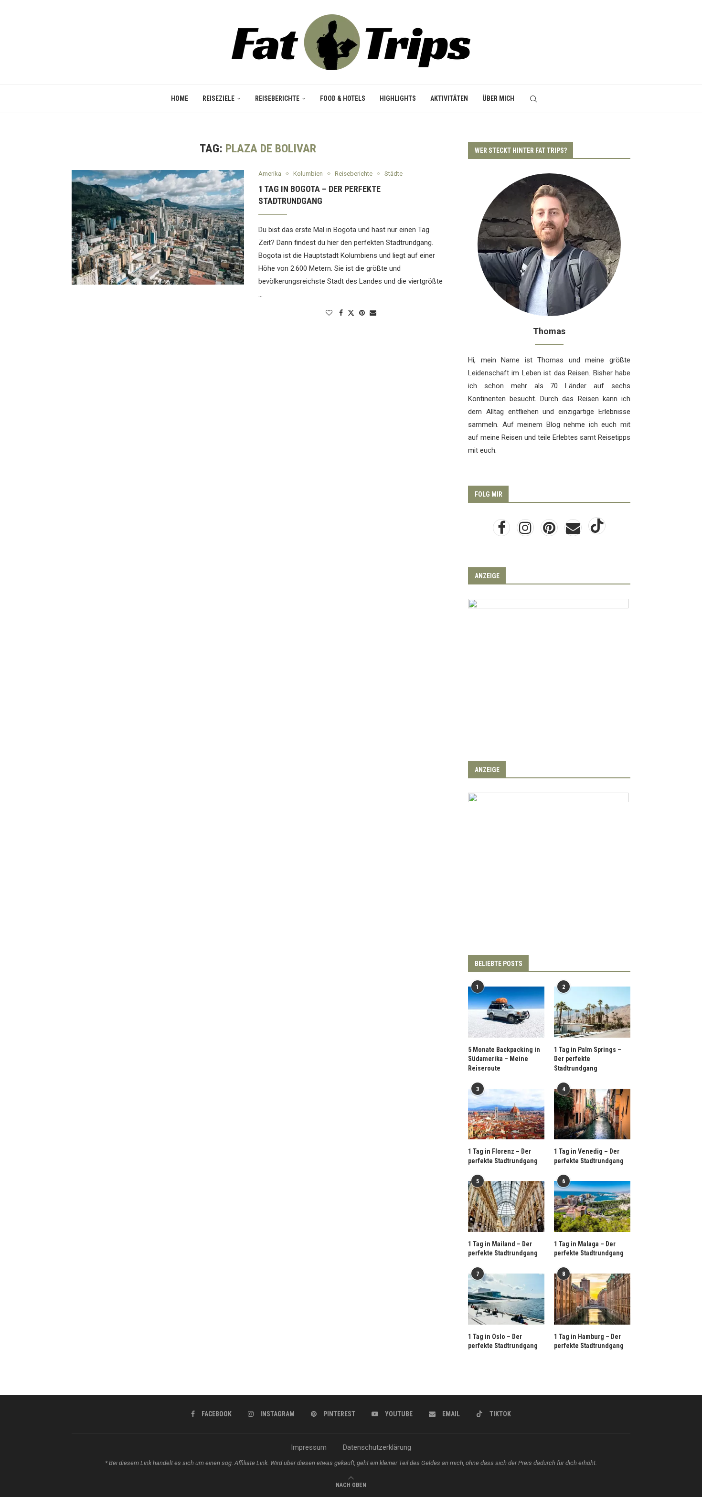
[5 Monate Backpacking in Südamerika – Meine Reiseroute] (506, 1012)
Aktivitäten (449, 98)
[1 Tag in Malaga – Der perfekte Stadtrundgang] (592, 1206)
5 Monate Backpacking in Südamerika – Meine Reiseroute (504, 1059)
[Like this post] (329, 313)
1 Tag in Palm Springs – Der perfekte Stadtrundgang (587, 1059)
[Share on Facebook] (341, 313)
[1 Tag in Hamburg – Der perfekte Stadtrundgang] (592, 1299)
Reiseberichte (277, 98)
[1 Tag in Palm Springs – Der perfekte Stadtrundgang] (592, 1012)
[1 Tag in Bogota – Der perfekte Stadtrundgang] (158, 227)
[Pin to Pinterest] (362, 313)
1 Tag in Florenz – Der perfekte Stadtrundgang (503, 1156)
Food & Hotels (342, 98)
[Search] (533, 99)
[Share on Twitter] (351, 312)
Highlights (398, 98)
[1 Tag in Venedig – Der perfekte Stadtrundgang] (592, 1114)
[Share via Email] (373, 313)
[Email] (574, 530)
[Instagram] (526, 530)
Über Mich (498, 98)
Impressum (309, 1447)
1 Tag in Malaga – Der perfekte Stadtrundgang (589, 1248)
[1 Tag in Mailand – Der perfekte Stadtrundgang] (506, 1206)
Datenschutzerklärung (377, 1447)
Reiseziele (218, 98)
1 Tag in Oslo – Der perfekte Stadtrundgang (503, 1341)
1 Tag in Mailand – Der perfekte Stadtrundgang (503, 1248)
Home (179, 98)
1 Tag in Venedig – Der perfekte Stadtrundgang (589, 1156)
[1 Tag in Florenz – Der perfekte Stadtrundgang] (506, 1114)
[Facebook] (502, 530)
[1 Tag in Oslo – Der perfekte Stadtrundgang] (506, 1299)
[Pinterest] (550, 530)
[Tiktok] (597, 530)
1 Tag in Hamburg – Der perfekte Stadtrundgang (589, 1341)
